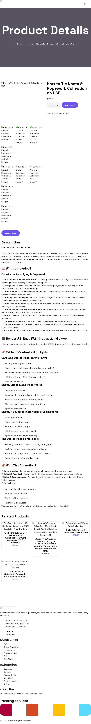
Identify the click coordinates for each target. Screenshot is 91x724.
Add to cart (70, 105)
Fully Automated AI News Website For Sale (76, 531)
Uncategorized (62, 113)
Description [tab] (10, 233)
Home (20, 44)
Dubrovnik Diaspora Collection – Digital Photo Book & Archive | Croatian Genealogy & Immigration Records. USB (45, 544)
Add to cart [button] (16, 527)
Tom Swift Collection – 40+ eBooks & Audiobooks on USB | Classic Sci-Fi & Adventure (15, 538)
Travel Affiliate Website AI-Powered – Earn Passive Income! (15, 574)
